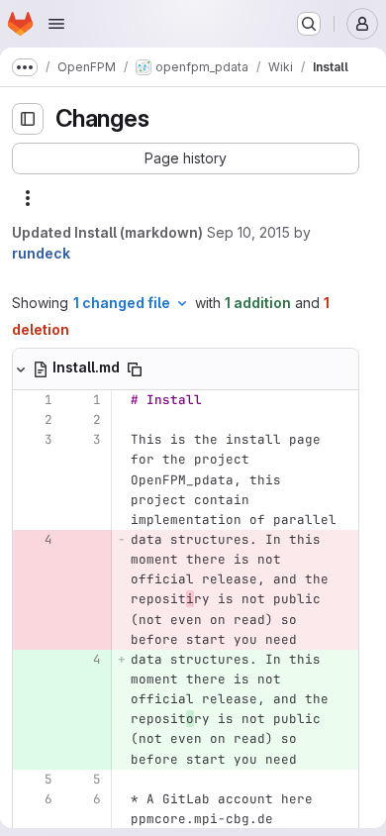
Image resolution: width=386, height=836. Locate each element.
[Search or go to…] (309, 24)
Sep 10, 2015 (248, 232)
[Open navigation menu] (56, 24)
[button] (185, 158)
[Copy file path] (134, 369)
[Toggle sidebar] (28, 119)
